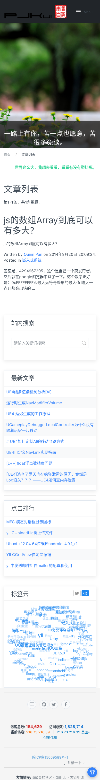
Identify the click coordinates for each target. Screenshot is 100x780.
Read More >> (16, 299)
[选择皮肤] (92, 772)
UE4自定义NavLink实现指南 (31, 452)
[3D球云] (85, 593)
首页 (7, 154)
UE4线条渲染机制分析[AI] (29, 391)
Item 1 (48, 141)
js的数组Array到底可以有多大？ (48, 225)
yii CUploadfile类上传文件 (29, 532)
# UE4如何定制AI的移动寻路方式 (35, 441)
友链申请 (77, 777)
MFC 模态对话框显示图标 (28, 521)
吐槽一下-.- (76, 763)
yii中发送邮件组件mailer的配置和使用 (39, 565)
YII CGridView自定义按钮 (28, 554)
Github (61, 777)
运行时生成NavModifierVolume (34, 402)
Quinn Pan (33, 254)
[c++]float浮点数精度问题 (29, 463)
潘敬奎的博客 (42, 777)
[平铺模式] (77, 593)
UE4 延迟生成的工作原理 (28, 413)
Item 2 (48, 143)
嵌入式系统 (32, 260)
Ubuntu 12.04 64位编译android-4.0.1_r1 (41, 543)
